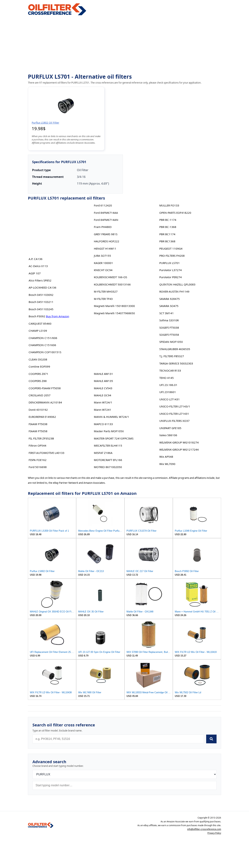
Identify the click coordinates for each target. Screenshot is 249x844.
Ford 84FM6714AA (106, 212)
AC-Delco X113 (38, 266)
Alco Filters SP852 (40, 280)
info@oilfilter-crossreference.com (204, 829)
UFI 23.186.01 (168, 385)
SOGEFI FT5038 (169, 327)
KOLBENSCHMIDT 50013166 (112, 284)
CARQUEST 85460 (40, 323)
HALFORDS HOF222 (106, 241)
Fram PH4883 (103, 227)
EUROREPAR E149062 (42, 417)
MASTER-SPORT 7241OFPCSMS (113, 438)
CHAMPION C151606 (42, 345)
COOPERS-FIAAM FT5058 (45, 388)
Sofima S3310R (169, 320)
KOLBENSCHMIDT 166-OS (110, 277)
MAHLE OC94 (102, 395)
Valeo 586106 (168, 435)
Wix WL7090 (167, 464)
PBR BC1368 (167, 241)
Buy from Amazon (57, 316)
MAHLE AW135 (103, 381)
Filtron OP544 (37, 445)
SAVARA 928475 (169, 299)
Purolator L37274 (170, 270)
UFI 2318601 (167, 392)
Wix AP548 (166, 456)
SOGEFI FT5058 (169, 334)
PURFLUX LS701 (169, 263)
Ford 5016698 (38, 467)
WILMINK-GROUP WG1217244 (179, 449)
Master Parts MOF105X (109, 431)
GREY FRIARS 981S (105, 234)
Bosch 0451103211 (41, 302)
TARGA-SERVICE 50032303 (176, 363)
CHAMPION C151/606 (43, 338)
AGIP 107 (35, 273)
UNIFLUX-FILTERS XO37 (174, 421)
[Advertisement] (124, 44)
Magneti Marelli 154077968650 (114, 313)
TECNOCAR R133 (170, 370)
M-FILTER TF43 (103, 299)
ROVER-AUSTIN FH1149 (174, 291)
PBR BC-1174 (167, 220)
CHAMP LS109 (38, 330)
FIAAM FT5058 (38, 431)
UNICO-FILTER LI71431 (174, 413)
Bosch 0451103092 (41, 295)
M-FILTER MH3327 (106, 291)
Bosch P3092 (37, 316)
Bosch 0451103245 (41, 309)
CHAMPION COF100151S (45, 352)
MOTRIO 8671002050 (108, 467)
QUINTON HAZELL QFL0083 (177, 284)
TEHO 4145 (166, 378)
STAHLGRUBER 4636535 (174, 349)
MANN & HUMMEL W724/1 (111, 417)
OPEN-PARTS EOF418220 (175, 212)
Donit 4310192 (38, 409)
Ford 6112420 (103, 205)
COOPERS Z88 (38, 381)
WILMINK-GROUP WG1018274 (179, 442)
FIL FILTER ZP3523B (41, 438)
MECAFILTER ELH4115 (108, 445)
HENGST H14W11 (105, 248)
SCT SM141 (166, 313)
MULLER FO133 (169, 205)
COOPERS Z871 (38, 374)
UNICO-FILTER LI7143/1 (174, 406)
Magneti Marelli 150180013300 (114, 306)
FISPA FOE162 (37, 460)
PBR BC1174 (167, 234)
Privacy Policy (214, 833)
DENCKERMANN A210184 (45, 402)
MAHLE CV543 (103, 388)
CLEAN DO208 (38, 359)
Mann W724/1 (103, 402)
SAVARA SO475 (168, 306)
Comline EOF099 (39, 366)
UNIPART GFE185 (170, 428)
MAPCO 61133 (103, 424)
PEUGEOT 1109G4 (170, 248)
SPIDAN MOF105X (171, 342)
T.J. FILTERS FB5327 (171, 356)
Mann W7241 (102, 409)
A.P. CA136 (35, 259)
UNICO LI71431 (169, 399)
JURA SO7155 (102, 255)
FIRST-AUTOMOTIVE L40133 (46, 453)
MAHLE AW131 (103, 374)
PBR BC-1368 (167, 227)
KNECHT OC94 (103, 270)
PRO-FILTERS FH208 (172, 255)
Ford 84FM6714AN (106, 220)
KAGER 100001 (103, 263)
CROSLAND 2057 (39, 395)
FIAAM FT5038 (38, 424)
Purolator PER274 (170, 277)
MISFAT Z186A (103, 453)
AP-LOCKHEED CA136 (42, 287)
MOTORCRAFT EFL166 (108, 460)
